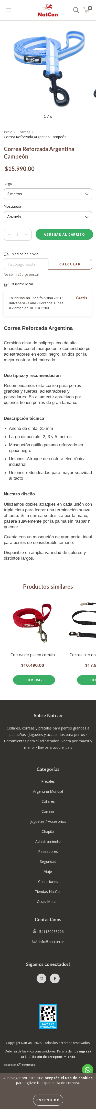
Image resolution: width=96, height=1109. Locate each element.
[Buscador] (76, 10)
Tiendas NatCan (48, 891)
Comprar (34, 680)
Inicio (8, 132)
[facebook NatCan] (55, 978)
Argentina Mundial (48, 791)
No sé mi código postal (21, 274)
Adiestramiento (48, 841)
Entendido (48, 1100)
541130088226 (51, 931)
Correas (23, 132)
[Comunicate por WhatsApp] (87, 1070)
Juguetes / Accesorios (48, 821)
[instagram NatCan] (41, 978)
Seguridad (48, 861)
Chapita (48, 831)
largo (8, 183)
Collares (48, 801)
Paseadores (48, 851)
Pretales (48, 781)
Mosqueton (13, 206)
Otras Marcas (48, 901)
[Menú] (8, 10)
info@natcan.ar (51, 941)
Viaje (48, 871)
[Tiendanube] (20, 1065)
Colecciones (48, 881)
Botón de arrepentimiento (53, 1057)
